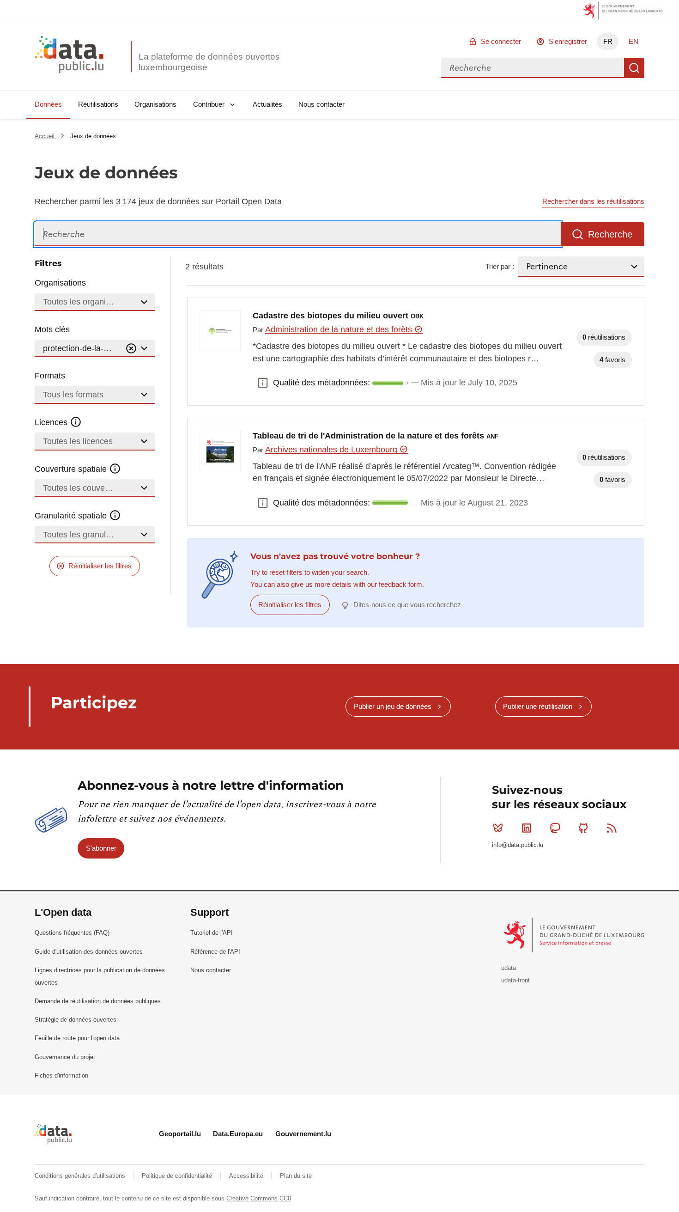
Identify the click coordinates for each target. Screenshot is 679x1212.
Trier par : (499, 266)
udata (508, 967)
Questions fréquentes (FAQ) (72, 932)
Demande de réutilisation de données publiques (98, 1001)
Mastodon (555, 828)
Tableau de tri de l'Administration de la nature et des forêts (375, 435)
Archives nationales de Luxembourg (332, 449)
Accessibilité (247, 1175)
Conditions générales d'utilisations (81, 1175)
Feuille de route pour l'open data (77, 1038)
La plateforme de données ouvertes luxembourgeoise (209, 62)
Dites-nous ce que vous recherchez (407, 605)
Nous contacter (321, 104)
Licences (52, 422)
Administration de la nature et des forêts (339, 329)
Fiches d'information (61, 1075)
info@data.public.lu (517, 844)
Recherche (634, 68)
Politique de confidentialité (178, 1175)
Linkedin (526, 828)
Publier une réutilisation (537, 706)
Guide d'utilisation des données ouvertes (89, 951)
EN (633, 41)
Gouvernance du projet (65, 1057)
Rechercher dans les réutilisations (593, 201)
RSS (612, 828)
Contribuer (208, 104)
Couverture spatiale (72, 469)
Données (48, 104)
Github (583, 828)
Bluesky (498, 828)
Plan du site (296, 1175)
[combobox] (532, 68)
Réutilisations (98, 104)
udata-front (515, 980)
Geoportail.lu (180, 1134)
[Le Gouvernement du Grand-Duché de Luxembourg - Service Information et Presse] (575, 934)
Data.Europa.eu (238, 1134)
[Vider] (131, 349)
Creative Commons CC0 (258, 1198)
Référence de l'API (215, 951)
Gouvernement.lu (303, 1134)
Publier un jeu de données (392, 706)
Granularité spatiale (72, 515)
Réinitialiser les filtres (100, 566)
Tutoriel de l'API (211, 932)
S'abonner (101, 848)
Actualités (267, 104)
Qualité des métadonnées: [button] (263, 383)
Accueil (45, 136)
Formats (50, 375)
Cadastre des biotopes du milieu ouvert (338, 315)
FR (607, 41)
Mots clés (52, 329)
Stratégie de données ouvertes (75, 1019)
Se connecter (501, 41)
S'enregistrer (568, 41)
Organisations (155, 104)
